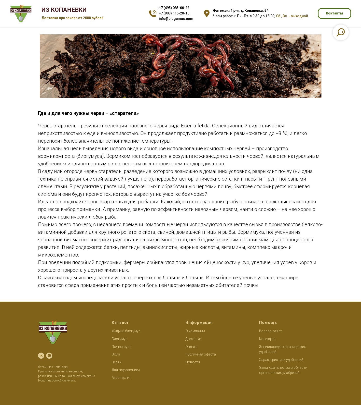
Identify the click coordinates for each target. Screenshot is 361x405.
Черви (117, 362)
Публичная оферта (200, 354)
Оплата (191, 347)
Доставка (193, 339)
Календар (267, 339)
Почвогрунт (121, 347)
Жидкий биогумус (126, 331)
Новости (192, 362)
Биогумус (119, 339)
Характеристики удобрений (281, 360)
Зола (116, 354)
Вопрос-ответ (270, 331)
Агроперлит (121, 378)
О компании (195, 331)
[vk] (41, 356)
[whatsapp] (49, 356)
